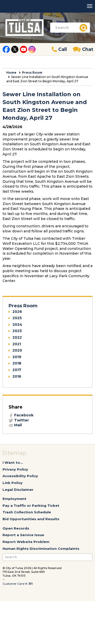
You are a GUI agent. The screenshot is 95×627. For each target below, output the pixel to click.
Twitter (21, 420)
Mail (17, 425)
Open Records (16, 528)
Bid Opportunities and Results (31, 519)
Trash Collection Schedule (27, 512)
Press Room (32, 72)
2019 (16, 357)
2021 (16, 344)
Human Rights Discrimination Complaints (41, 549)
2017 (16, 370)
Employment (14, 499)
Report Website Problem (26, 542)
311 (30, 583)
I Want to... (13, 462)
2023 (17, 331)
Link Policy (13, 483)
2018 (16, 363)
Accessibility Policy (20, 476)
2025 (17, 318)
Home (11, 72)
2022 (17, 337)
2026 (17, 311)
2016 (16, 376)
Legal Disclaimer (18, 490)
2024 (17, 324)
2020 (17, 350)
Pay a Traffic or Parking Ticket (31, 505)
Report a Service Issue (23, 535)
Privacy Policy (15, 469)
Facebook (23, 415)
